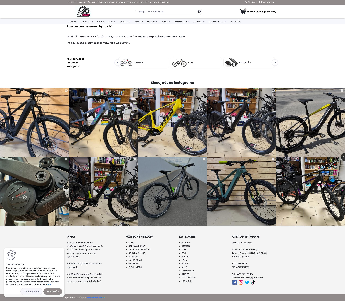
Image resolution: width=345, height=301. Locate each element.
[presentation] (117, 62)
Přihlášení (252, 2)
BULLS (165, 21)
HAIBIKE (198, 21)
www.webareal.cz (96, 297)
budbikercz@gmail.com (251, 277)
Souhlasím (53, 291)
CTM (99, 21)
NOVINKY (73, 21)
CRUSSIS (86, 21)
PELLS (137, 21)
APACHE (124, 21)
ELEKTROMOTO (215, 21)
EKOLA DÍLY (235, 21)
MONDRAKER (180, 21)
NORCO (151, 21)
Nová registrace (268, 2)
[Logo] (83, 11)
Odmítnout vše (31, 291)
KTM (111, 21)
